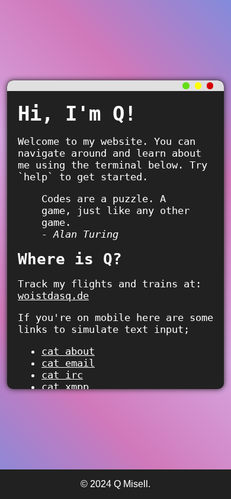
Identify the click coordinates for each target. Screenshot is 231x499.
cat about (68, 351)
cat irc (62, 375)
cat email (68, 363)
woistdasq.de (53, 296)
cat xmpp (65, 387)
